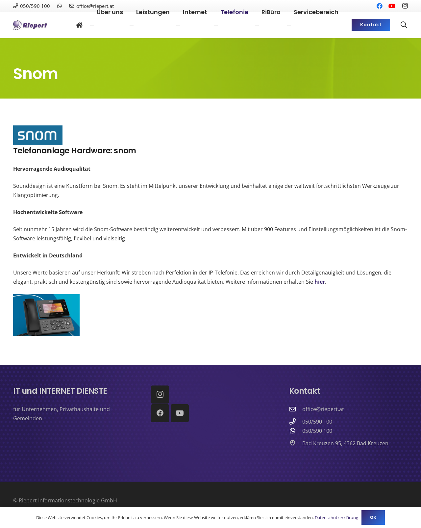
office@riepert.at (323, 409)
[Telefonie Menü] (216, 25)
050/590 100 (317, 421)
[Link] (59, 6)
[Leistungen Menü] (132, 25)
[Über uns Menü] (92, 25)
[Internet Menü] (178, 25)
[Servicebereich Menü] (289, 25)
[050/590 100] (295, 421)
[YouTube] (180, 413)
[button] (404, 25)
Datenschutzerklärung (336, 517)
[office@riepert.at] (295, 409)
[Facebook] (160, 413)
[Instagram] (405, 6)
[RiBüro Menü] (257, 25)
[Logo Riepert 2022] (30, 25)
